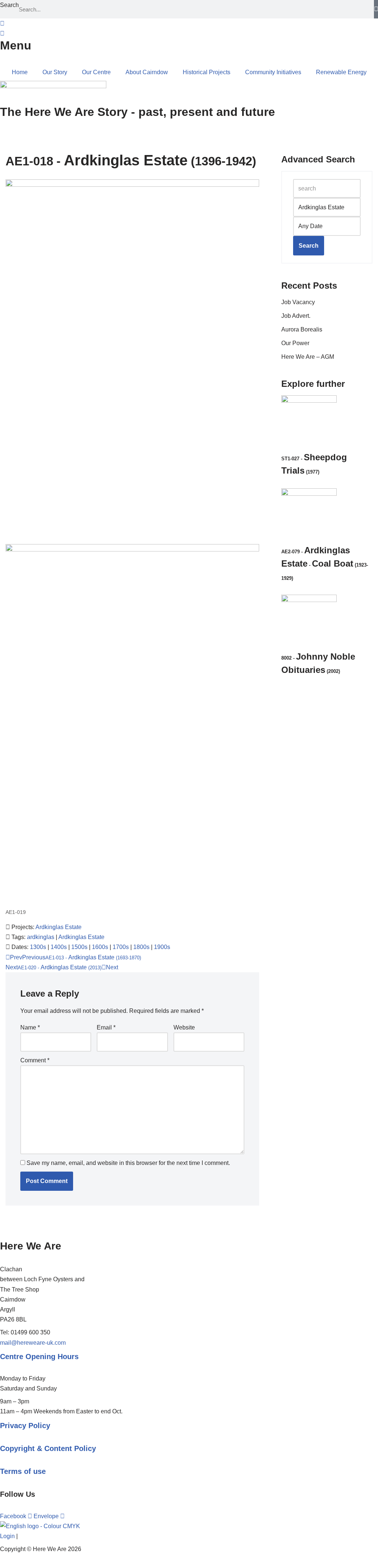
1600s (100, 947)
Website (184, 1027)
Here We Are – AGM (307, 357)
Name (30, 1027)
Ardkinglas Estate (58, 927)
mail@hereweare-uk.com (33, 1343)
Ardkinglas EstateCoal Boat (324, 563)
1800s (141, 947)
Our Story (54, 72)
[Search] (376, 9)
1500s (79, 947)
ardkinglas (40, 937)
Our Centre (96, 72)
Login (7, 1536)
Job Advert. (295, 316)
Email (106, 1027)
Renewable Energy (341, 72)
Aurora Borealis (301, 329)
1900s (162, 947)
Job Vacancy (298, 302)
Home (20, 72)
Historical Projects (206, 72)
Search (9, 5)
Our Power (295, 343)
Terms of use (23, 1471)
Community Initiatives (273, 72)
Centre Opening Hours (39, 1356)
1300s (38, 947)
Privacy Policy (25, 1425)
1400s (59, 947)
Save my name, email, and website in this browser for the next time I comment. (128, 1163)
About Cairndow (147, 72)
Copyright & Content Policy (48, 1448)
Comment (34, 1060)
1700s (121, 947)
